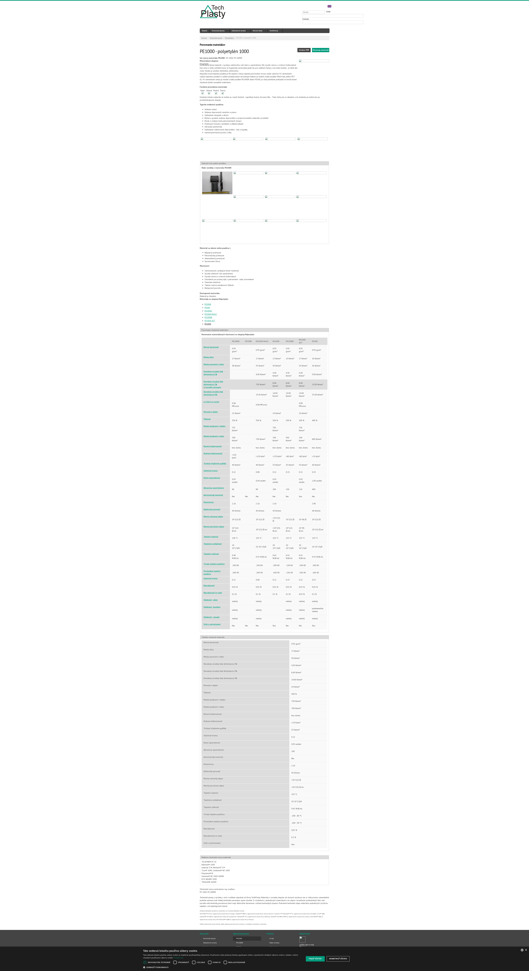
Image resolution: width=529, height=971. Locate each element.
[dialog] (264, 959)
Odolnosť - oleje (211, 600)
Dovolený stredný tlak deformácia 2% (213, 383)
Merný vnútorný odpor (213, 516)
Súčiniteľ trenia (211, 470)
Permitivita (209, 502)
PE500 (207, 307)
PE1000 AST (210, 320)
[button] (221, 967)
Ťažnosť (207, 419)
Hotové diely (257, 31)
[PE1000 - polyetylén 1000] (314, 61)
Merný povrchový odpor (214, 526)
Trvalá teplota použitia (214, 564)
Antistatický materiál (213, 495)
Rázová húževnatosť (213, 446)
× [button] (526, 950)
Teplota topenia (211, 536)
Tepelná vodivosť (211, 554)
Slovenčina (319, 6)
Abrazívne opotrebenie (214, 488)
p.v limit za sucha (211, 402)
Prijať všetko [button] (315, 959)
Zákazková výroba (239, 31)
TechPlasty (273, 31)
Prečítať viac (178, 958)
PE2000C (208, 311)
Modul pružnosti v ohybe (214, 426)
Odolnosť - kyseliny (212, 607)
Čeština (324, 6)
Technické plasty (218, 31)
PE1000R (208, 317)
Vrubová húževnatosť (213, 453)
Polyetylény (229, 38)
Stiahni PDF (304, 50)
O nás (271, 938)
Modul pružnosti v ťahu (214, 436)
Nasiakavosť (209, 585)
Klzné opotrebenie (212, 478)
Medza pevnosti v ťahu (214, 364)
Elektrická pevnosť (212, 509)
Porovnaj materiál (321, 50)
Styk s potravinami (212, 624)
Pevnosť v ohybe (211, 412)
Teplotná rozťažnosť (213, 544)
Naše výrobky (274, 943)
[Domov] (212, 12)
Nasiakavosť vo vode (213, 592)
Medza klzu (209, 357)
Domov (204, 31)
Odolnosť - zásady (211, 617)
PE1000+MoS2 (211, 314)
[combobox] (522, 950)
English (329, 6)
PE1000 (208, 324)
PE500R (208, 304)
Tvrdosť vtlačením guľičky (215, 463)
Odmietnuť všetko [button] (338, 959)
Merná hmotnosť (211, 347)
